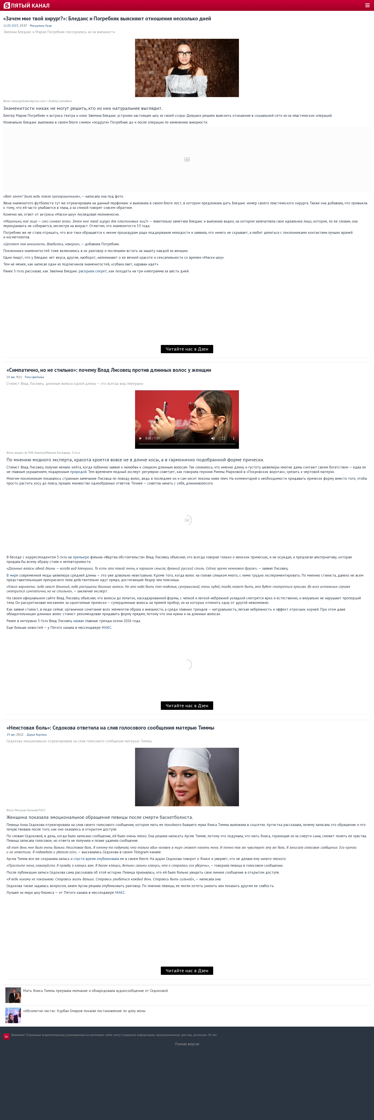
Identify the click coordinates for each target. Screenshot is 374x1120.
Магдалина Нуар (41, 26)
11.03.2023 (10, 26)
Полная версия (187, 1044)
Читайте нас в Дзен (187, 349)
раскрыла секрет (93, 271)
